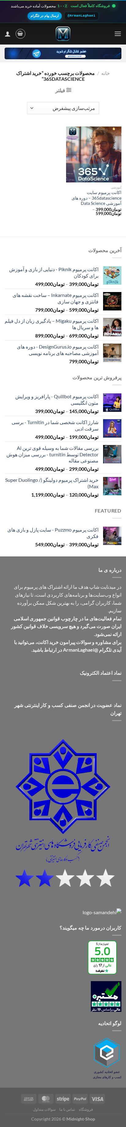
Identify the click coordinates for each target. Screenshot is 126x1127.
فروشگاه (86, 1109)
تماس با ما (67, 1109)
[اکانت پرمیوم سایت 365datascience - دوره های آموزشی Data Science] (93, 154)
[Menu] (117, 33)
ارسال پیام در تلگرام (45, 16)
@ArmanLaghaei (81, 16)
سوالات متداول (44, 1109)
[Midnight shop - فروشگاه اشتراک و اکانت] (63, 34)
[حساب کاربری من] (8, 34)
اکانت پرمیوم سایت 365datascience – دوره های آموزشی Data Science (96, 198)
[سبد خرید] (20, 34)
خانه (105, 73)
